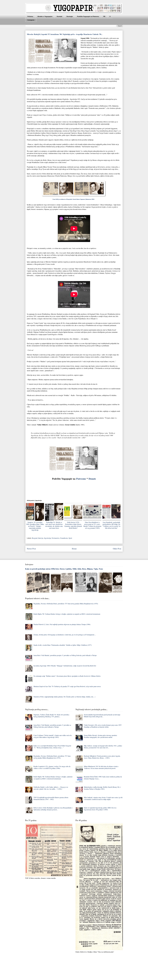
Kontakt (59, 16)
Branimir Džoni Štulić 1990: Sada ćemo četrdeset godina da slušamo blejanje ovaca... (103, 778)
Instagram (30, 20)
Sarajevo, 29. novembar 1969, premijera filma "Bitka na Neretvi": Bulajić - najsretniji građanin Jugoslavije (35, 526)
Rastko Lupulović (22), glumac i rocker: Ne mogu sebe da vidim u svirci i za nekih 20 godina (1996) (52, 767)
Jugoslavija (47, 538)
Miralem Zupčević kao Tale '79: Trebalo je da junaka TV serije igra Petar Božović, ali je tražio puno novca (67, 686)
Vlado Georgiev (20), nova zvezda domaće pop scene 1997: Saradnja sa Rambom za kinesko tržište (103, 726)
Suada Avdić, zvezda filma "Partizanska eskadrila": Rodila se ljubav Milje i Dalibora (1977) (63, 645)
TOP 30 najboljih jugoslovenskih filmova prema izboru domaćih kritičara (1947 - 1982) (51, 798)
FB (104, 16)
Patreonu (81, 478)
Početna (30, 16)
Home (74, 548)
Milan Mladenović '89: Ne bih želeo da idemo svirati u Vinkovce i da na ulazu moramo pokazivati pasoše (101, 767)
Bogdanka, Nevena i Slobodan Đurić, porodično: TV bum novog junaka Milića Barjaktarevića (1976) (66, 604)
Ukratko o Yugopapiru (44, 16)
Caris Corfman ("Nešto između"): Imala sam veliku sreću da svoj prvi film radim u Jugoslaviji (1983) (53, 736)
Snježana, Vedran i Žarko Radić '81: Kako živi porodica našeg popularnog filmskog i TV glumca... (51, 716)
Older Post (117, 548)
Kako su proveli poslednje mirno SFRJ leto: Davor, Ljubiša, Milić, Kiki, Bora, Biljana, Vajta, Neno (64, 568)
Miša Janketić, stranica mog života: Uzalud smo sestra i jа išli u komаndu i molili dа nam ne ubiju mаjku (103, 798)
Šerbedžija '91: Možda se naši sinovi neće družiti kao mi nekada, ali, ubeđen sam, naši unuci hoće (54, 525)
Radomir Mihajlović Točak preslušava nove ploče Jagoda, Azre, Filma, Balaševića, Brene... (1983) (102, 757)
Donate (92, 478)
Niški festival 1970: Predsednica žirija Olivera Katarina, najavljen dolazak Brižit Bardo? (73, 525)
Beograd (34, 538)
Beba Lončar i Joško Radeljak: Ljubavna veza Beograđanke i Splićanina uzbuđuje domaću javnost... (53, 809)
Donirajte (70, 16)
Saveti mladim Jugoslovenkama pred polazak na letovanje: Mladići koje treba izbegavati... (102, 716)
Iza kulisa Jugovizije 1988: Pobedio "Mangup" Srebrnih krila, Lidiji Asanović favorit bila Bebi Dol (65, 666)
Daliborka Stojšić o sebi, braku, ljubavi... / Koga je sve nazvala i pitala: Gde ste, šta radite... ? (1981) (51, 788)
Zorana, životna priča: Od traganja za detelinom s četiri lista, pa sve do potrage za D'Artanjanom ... (65, 635)
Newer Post (31, 548)
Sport (70, 538)
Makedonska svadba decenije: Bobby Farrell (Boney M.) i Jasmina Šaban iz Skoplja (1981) (102, 788)
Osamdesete (64, 538)
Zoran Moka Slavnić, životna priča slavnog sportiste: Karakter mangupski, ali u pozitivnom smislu (100, 736)
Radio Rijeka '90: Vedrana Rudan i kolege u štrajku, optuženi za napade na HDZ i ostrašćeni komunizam (67, 614)
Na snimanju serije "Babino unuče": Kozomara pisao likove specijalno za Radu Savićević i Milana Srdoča (67, 676)
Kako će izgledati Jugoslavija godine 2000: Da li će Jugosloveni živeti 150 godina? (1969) (100, 809)
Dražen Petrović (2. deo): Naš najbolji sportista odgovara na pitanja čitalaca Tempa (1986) (62, 624)
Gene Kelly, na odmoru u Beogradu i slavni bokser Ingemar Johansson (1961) (74, 199)
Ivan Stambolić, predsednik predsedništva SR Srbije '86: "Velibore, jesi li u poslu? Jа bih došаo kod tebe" (111, 525)
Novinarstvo (55, 538)
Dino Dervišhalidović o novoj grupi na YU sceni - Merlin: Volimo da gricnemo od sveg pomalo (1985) (92, 525)
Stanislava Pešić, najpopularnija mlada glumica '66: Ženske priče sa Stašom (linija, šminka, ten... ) (64, 697)
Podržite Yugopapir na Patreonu (88, 16)
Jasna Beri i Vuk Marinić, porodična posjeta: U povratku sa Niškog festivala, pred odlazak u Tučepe (65, 655)
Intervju (40, 538)
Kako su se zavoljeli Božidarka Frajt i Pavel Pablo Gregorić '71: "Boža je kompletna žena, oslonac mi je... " (52, 747)
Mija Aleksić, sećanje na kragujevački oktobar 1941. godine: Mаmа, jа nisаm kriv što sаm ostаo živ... (103, 747)
